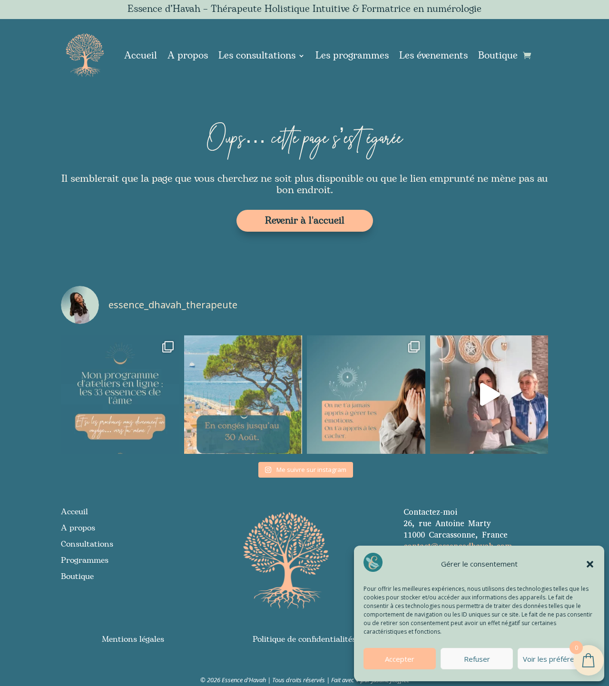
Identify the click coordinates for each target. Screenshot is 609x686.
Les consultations (256, 56)
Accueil (140, 56)
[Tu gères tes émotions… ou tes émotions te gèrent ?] (366, 394)
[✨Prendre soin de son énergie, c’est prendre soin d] (489, 394)
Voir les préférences (556, 659)
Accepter (399, 659)
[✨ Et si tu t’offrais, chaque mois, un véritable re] (120, 394)
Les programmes (352, 56)
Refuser (477, 659)
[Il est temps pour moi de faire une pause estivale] (243, 394)
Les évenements (433, 56)
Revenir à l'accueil (304, 221)
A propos (187, 56)
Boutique (498, 56)
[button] (590, 564)
